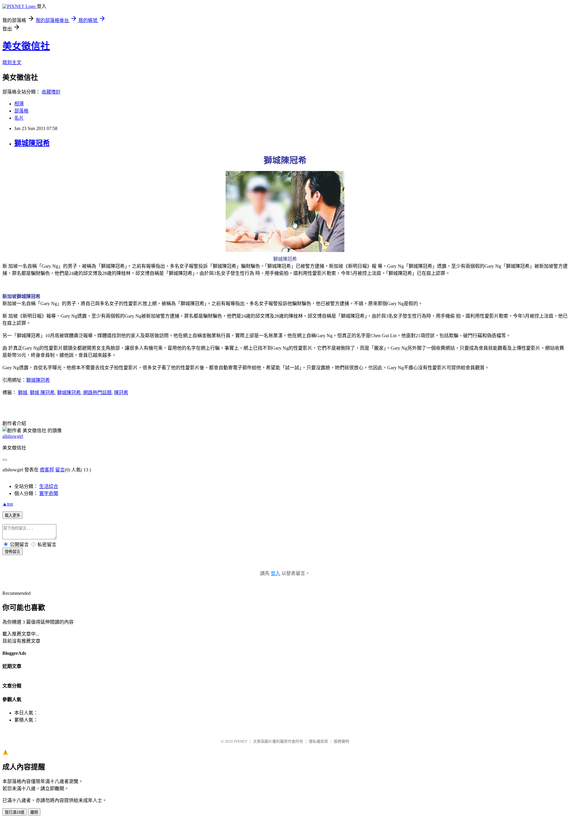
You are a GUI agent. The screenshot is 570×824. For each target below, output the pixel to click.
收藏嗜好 (51, 91)
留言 (60, 469)
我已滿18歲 (14, 812)
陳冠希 (121, 392)
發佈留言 (12, 551)
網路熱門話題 (97, 392)
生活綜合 (48, 486)
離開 (34, 812)
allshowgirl (12, 436)
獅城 (22, 392)
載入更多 (12, 515)
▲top (7, 503)
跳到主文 (11, 62)
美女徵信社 (26, 46)
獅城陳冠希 (32, 143)
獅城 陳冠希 (42, 392)
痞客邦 (47, 469)
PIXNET (240, 741)
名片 (19, 118)
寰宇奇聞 (48, 493)
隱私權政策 (318, 741)
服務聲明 (341, 741)
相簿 (19, 103)
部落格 (21, 110)
